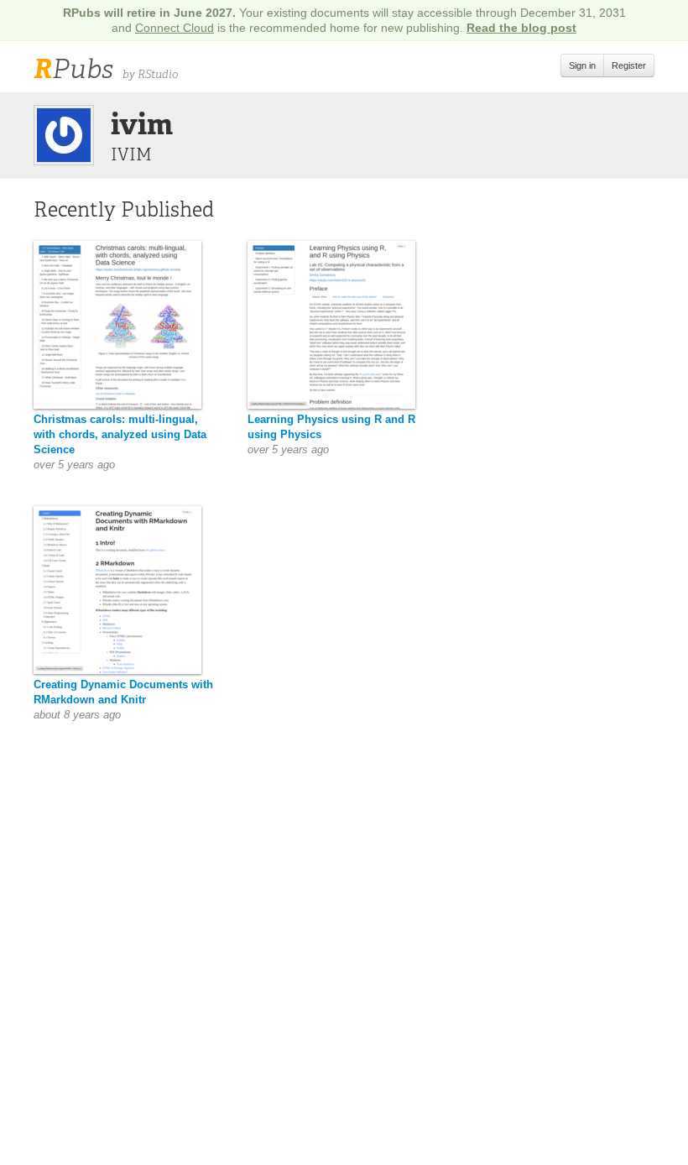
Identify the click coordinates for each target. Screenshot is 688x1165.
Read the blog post (521, 27)
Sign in (582, 65)
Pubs (73, 68)
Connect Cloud (174, 27)
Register (629, 65)
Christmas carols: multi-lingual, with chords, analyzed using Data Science (120, 434)
